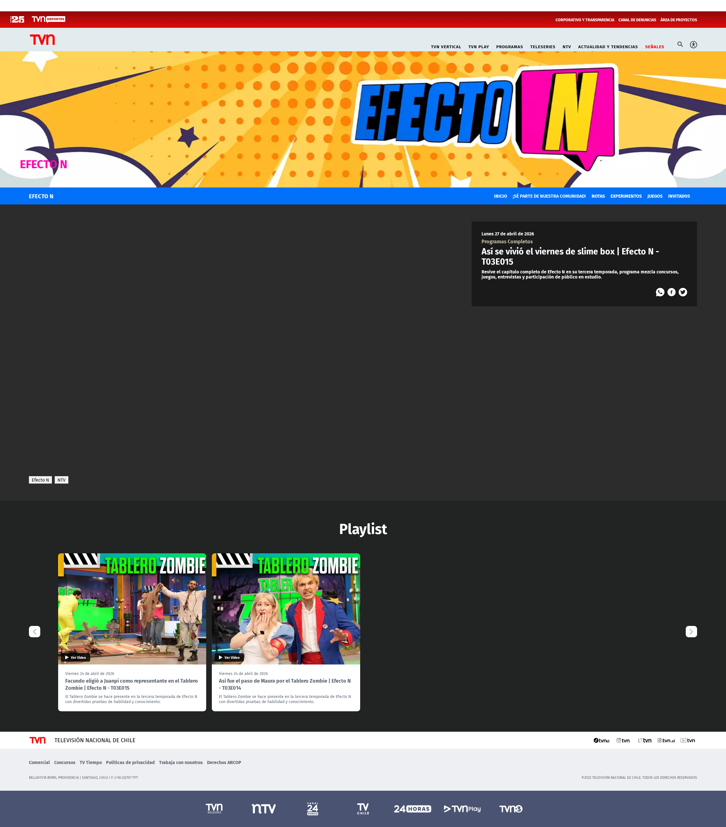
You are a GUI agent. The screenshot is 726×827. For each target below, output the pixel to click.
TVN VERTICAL (446, 45)
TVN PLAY (478, 45)
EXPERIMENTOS (626, 195)
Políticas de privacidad (130, 762)
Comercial (39, 762)
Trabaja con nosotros (181, 762)
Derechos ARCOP (224, 762)
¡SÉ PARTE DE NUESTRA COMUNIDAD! (549, 195)
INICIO (500, 195)
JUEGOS (654, 195)
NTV (567, 45)
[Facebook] (671, 292)
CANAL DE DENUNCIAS (637, 19)
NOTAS (598, 195)
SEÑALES (654, 45)
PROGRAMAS (509, 45)
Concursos (64, 762)
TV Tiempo (91, 762)
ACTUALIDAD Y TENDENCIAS (608, 45)
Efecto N (40, 479)
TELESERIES (543, 45)
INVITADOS (679, 195)
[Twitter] (683, 292)
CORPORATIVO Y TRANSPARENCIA (585, 19)
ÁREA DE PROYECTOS (678, 19)
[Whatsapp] (660, 292)
